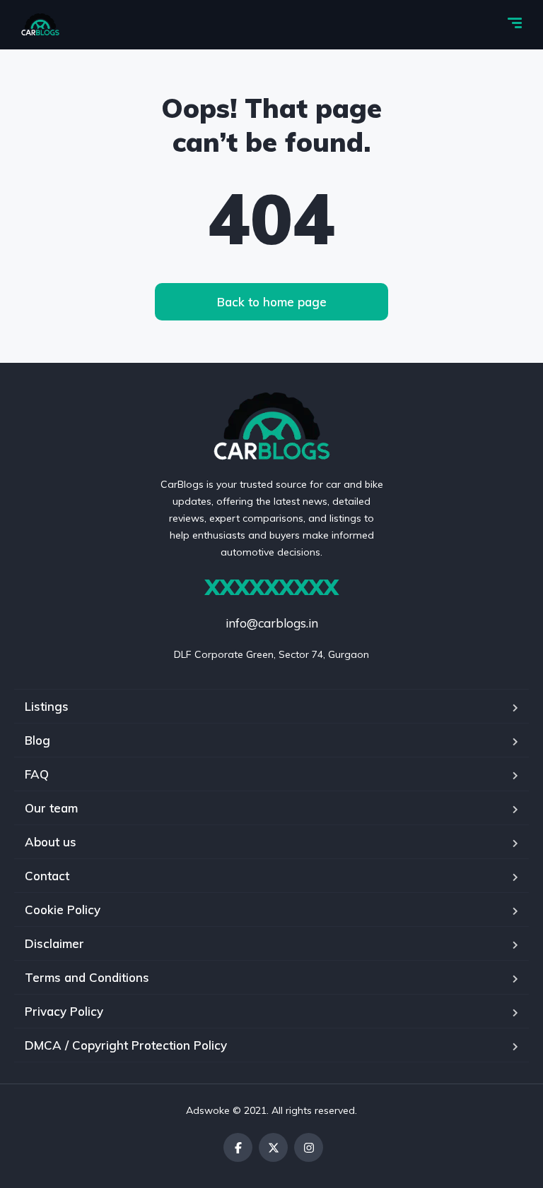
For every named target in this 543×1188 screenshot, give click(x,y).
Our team (51, 807)
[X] (273, 1147)
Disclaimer (54, 943)
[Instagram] (308, 1147)
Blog (37, 740)
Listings (47, 706)
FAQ (37, 774)
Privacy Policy (64, 1011)
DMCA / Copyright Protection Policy (126, 1045)
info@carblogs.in (272, 623)
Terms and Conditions (87, 977)
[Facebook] (237, 1147)
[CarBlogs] (40, 24)
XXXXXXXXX (272, 587)
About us (50, 841)
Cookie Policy (62, 909)
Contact (47, 875)
